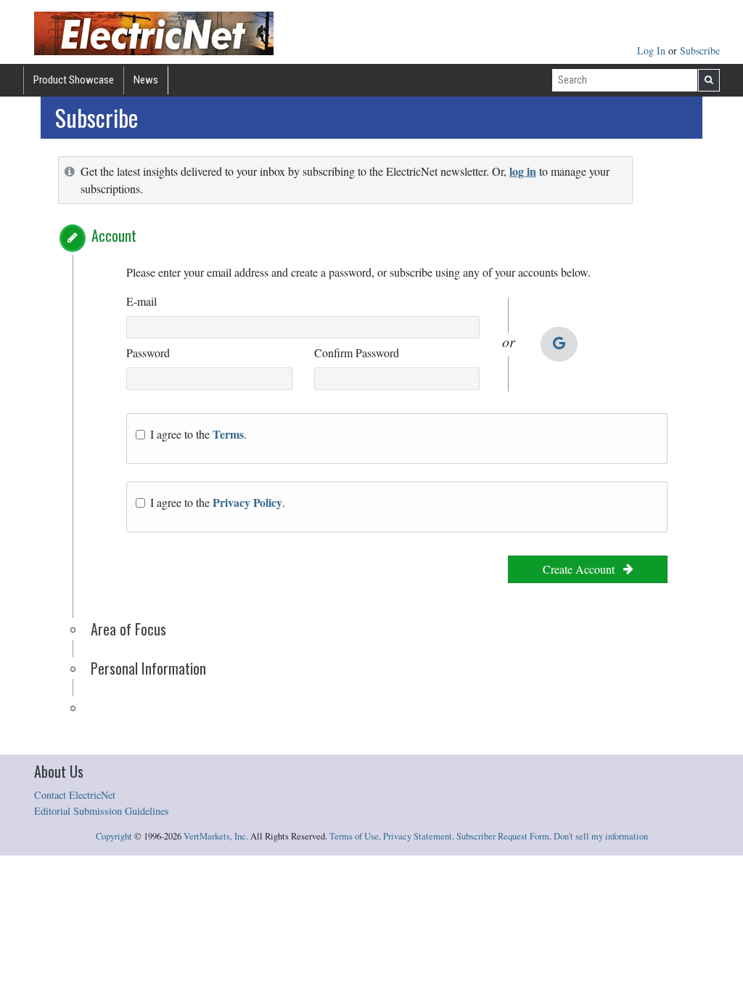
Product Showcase (73, 79)
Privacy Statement (417, 836)
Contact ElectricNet (74, 795)
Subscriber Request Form (502, 836)
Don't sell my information (601, 836)
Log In (652, 50)
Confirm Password (356, 352)
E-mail (141, 301)
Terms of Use (354, 836)
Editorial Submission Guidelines (101, 811)
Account (113, 235)
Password (148, 352)
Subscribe (700, 50)
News (146, 79)
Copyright (114, 836)
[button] (72, 238)
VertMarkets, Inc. (216, 836)
